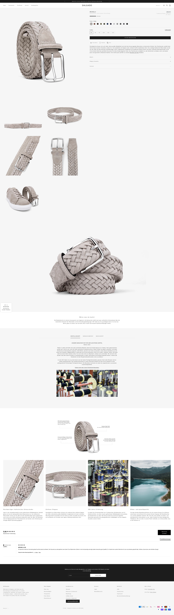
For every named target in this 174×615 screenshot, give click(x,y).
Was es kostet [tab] (100, 336)
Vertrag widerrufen (73, 601)
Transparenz (11, 5)
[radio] (91, 24)
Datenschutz (120, 591)
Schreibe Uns (151, 589)
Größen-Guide (69, 596)
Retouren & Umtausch (71, 591)
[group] (10, 531)
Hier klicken (153, 592)
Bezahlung (68, 593)
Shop (4, 5)
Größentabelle (168, 29)
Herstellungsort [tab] (75, 336)
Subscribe (98, 575)
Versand (68, 589)
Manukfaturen (47, 598)
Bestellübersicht (98, 591)
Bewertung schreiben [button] (164, 532)
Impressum (120, 593)
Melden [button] (36, 552)
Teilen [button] (40, 552)
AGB (118, 589)
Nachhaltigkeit (47, 591)
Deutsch (158, 5)
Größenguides (34, 5)
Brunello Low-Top (134, 52)
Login (95, 589)
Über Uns (46, 589)
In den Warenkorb (130, 37)
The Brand (19, 5)
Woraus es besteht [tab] (88, 336)
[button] (130, 16)
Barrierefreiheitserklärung (123, 596)
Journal (27, 5)
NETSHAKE (81, 608)
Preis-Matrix (47, 596)
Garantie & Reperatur (71, 598)
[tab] (165, 539)
